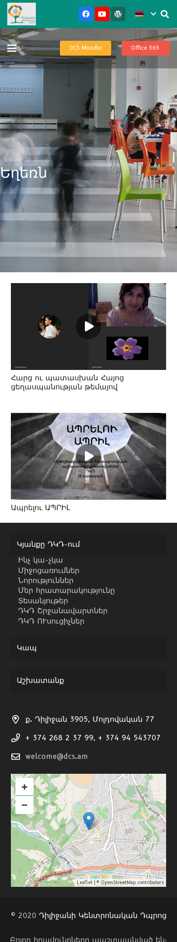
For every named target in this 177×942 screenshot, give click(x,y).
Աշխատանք (40, 680)
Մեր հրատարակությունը (66, 590)
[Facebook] (86, 14)
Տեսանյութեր (43, 600)
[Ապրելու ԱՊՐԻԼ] (88, 419)
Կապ (27, 648)
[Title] (118, 14)
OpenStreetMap (118, 882)
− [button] (24, 805)
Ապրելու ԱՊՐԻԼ (40, 507)
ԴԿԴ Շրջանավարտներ (63, 610)
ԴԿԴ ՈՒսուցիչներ (51, 621)
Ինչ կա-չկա (40, 560)
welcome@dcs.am (56, 756)
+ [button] (24, 787)
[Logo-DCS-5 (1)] (21, 14)
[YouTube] (102, 14)
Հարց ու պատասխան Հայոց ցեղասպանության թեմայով (67, 382)
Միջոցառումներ (48, 570)
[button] (145, 14)
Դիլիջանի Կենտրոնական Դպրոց (103, 915)
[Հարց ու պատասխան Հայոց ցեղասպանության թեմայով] (88, 289)
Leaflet (85, 882)
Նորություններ (46, 580)
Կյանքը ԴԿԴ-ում (48, 544)
